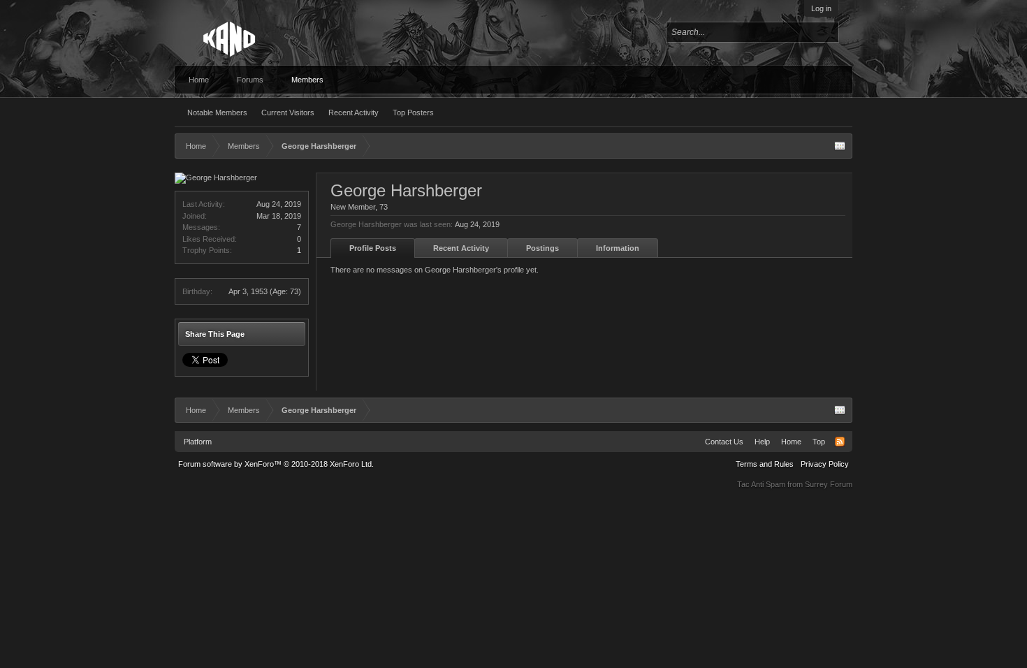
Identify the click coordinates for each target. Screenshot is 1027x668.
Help (762, 441)
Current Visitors (287, 112)
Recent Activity (353, 112)
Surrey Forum (828, 484)
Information (617, 248)
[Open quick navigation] (839, 146)
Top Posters (413, 112)
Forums (250, 79)
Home (199, 79)
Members (307, 79)
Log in (821, 8)
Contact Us (724, 441)
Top (819, 441)
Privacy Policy (825, 464)
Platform (198, 441)
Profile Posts (372, 248)
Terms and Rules (765, 464)
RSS (839, 441)
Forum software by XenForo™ (276, 464)
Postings (542, 248)
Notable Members (217, 112)
